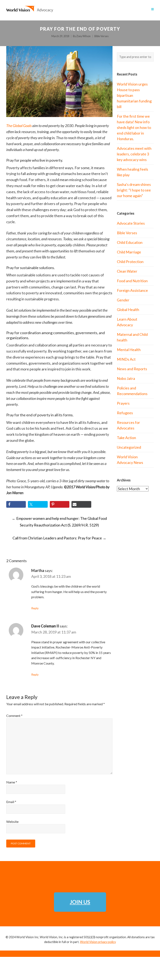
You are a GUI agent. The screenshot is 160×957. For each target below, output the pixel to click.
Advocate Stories (131, 223)
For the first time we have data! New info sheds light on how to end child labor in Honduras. (134, 127)
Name (11, 782)
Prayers (123, 403)
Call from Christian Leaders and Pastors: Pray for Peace (59, 538)
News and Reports (132, 368)
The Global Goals (19, 125)
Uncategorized (129, 447)
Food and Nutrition (132, 280)
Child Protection (130, 261)
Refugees (125, 413)
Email (11, 802)
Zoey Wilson (83, 36)
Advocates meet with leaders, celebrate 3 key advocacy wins (134, 154)
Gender (123, 300)
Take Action (126, 437)
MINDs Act (126, 359)
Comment (14, 716)
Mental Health (129, 349)
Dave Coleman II (45, 626)
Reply (35, 608)
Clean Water (127, 271)
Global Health (128, 309)
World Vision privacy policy (98, 942)
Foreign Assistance (132, 290)
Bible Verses (101, 36)
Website (12, 822)
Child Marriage (129, 252)
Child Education (129, 242)
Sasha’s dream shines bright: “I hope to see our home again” (134, 190)
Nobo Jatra (126, 378)
